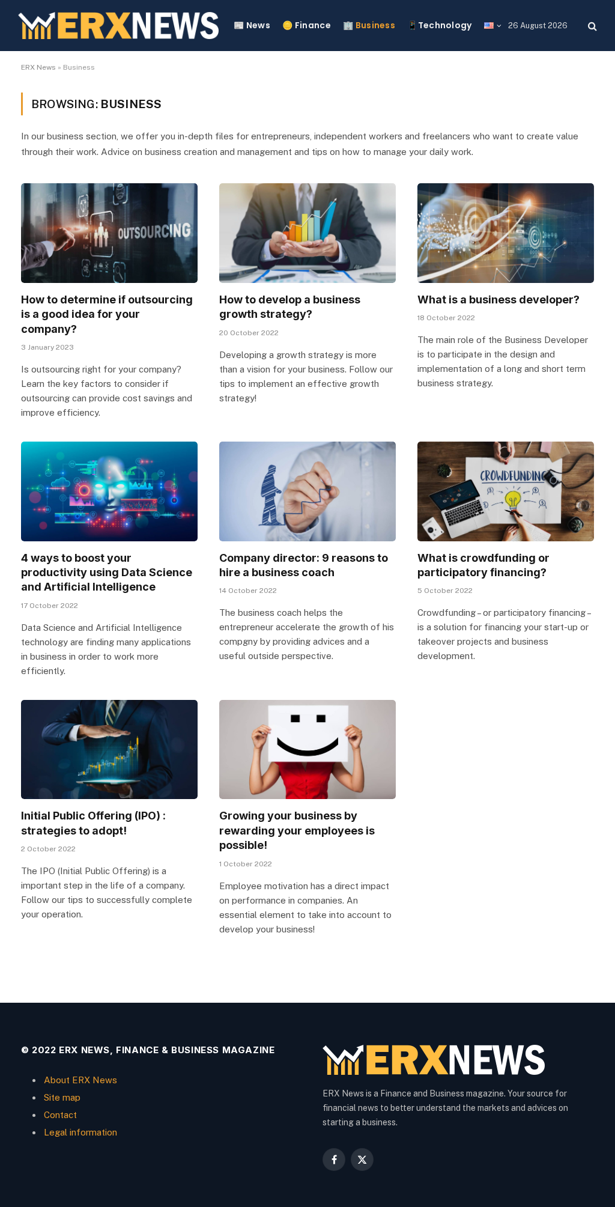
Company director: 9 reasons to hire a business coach (303, 565)
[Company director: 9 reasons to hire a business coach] (307, 491)
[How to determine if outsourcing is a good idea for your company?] (109, 232)
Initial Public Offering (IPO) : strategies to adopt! (93, 822)
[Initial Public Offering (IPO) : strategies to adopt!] (109, 749)
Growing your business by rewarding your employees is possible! (297, 830)
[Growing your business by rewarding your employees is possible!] (307, 749)
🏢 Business (369, 25)
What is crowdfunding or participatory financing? (483, 565)
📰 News (252, 25)
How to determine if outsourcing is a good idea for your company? (107, 314)
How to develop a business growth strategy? (289, 306)
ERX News (38, 67)
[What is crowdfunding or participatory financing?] (505, 491)
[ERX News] (118, 26)
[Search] (591, 25)
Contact (60, 1115)
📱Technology (439, 25)
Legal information (80, 1132)
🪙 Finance (306, 25)
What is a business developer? (498, 299)
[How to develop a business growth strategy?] (307, 232)
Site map (62, 1097)
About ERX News (80, 1080)
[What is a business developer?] (505, 232)
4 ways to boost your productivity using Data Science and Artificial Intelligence (106, 573)
